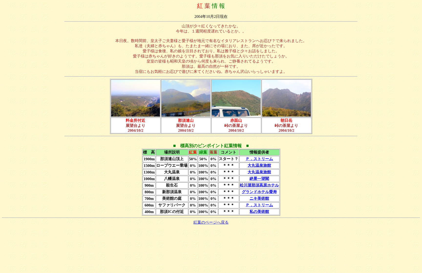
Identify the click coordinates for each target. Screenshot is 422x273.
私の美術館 (259, 211)
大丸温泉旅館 (259, 165)
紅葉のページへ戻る (211, 222)
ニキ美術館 (259, 198)
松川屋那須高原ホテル (259, 185)
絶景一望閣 (259, 178)
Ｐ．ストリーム (259, 159)
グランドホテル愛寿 (259, 192)
